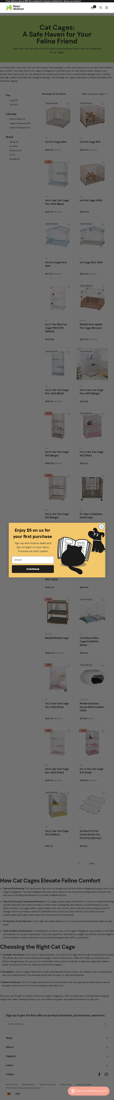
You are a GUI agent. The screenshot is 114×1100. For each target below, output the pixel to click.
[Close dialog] (101, 526)
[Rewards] (89, 1091)
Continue (32, 569)
